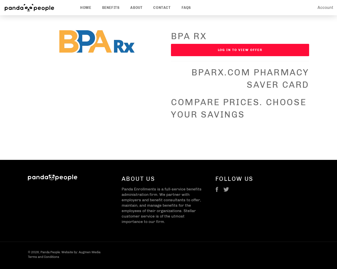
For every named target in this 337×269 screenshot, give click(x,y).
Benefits (111, 8)
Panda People (50, 252)
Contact (161, 8)
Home (85, 8)
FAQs (186, 8)
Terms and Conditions (43, 257)
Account (325, 7)
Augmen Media (89, 252)
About (136, 8)
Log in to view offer (240, 50)
